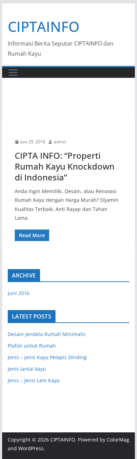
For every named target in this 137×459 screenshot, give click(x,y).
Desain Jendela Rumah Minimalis (47, 334)
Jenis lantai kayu (27, 368)
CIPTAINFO (43, 26)
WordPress (31, 448)
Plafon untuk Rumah (32, 345)
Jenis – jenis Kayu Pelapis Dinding (47, 357)
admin (60, 142)
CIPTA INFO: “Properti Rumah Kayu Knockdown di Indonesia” (65, 166)
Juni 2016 (19, 293)
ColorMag (118, 439)
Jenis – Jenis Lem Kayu (34, 380)
